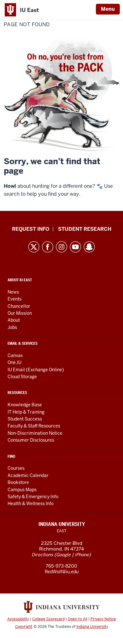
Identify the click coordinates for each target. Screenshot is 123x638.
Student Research (84, 229)
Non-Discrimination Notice (35, 433)
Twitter (33, 247)
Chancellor (19, 306)
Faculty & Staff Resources (34, 426)
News (13, 292)
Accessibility (18, 619)
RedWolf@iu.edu (62, 572)
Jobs (12, 327)
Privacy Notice (103, 619)
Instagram (61, 247)
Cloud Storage (22, 376)
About (14, 320)
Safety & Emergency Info (33, 496)
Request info (30, 229)
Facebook (47, 247)
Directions (42, 555)
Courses (16, 468)
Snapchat (89, 247)
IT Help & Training (26, 412)
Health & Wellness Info (31, 503)
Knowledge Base (25, 405)
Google (63, 555)
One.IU (14, 362)
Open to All (77, 619)
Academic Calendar (28, 475)
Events (14, 299)
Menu (108, 9)
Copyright (23, 626)
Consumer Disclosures (31, 440)
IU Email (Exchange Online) (36, 370)
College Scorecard (48, 619)
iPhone (82, 555)
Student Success (25, 419)
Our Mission (20, 313)
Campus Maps (22, 489)
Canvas (15, 355)
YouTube (75, 247)
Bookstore (18, 482)
